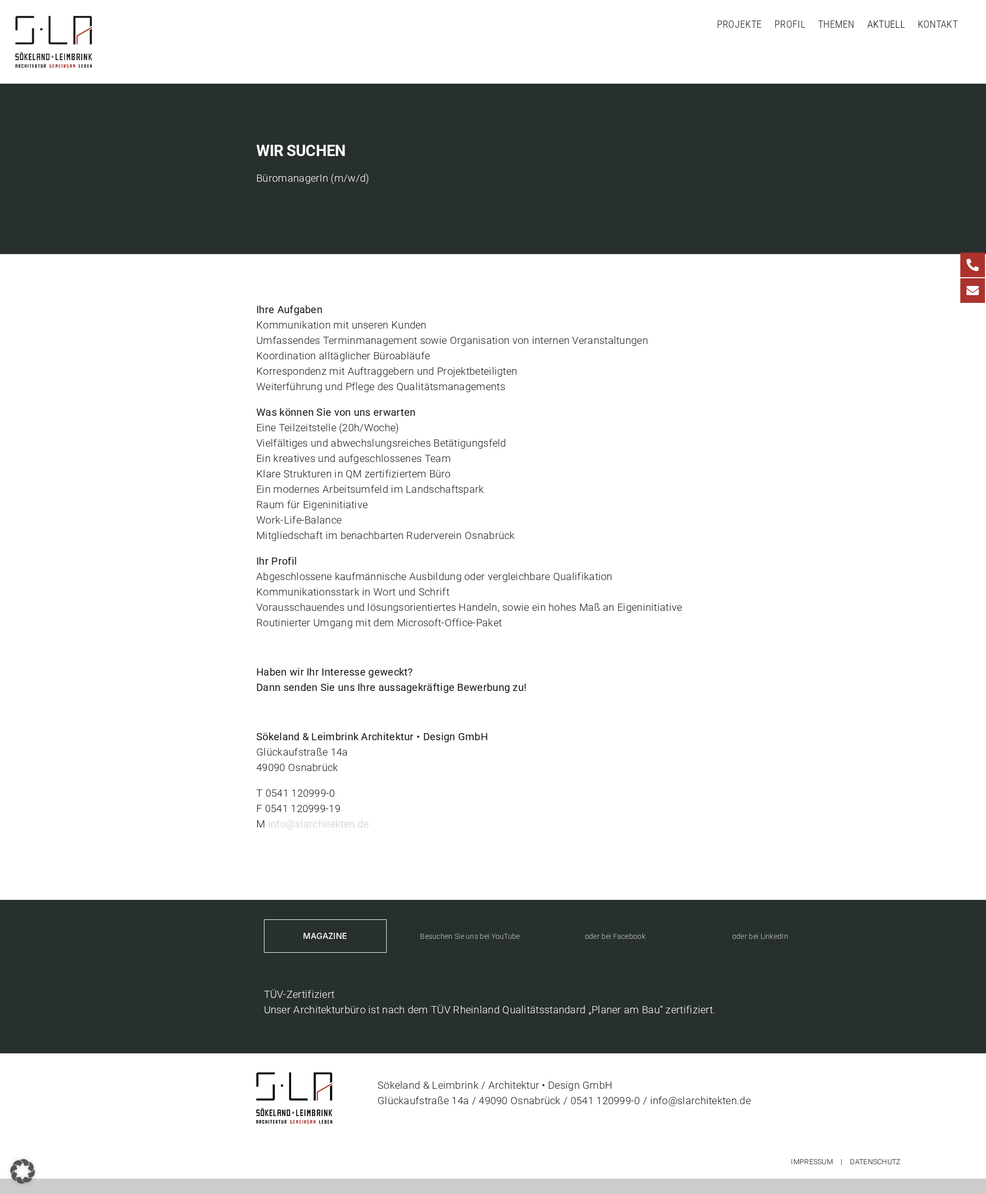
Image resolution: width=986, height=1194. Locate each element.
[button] (22, 1171)
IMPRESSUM (812, 1162)
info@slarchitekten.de (318, 824)
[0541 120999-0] (972, 265)
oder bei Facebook (615, 936)
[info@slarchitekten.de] (972, 290)
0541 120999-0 (605, 1100)
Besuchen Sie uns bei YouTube (470, 936)
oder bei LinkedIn (760, 936)
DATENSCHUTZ (875, 1162)
